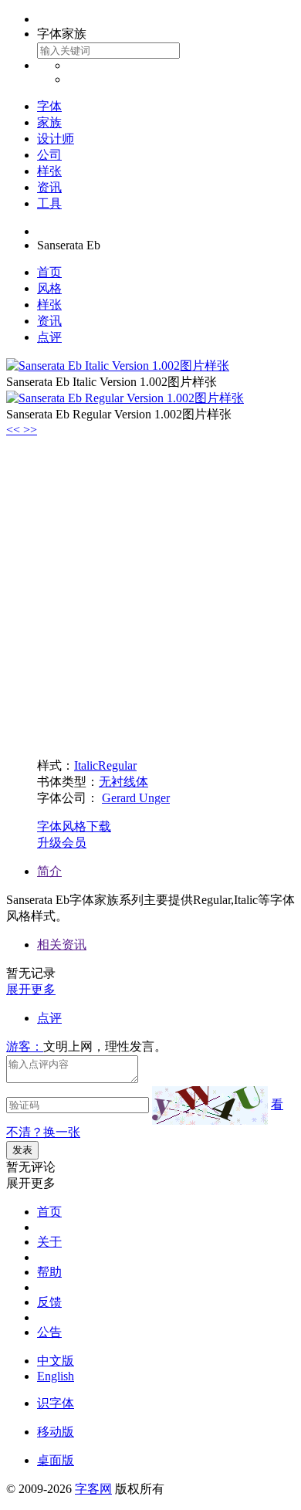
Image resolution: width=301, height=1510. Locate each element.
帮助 (49, 1271)
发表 (22, 1150)
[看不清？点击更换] (210, 1105)
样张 (49, 171)
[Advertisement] (150, 595)
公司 (49, 154)
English (55, 1376)
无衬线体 (123, 781)
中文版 (55, 1360)
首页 (49, 272)
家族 (49, 122)
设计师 (55, 138)
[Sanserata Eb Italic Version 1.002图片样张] (117, 365)
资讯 (49, 187)
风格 (49, 288)
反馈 (49, 1302)
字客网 (93, 1488)
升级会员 (61, 842)
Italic (86, 765)
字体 (49, 106)
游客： (24, 1046)
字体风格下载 (74, 826)
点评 (49, 337)
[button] (14, 429)
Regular (117, 765)
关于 (49, 1241)
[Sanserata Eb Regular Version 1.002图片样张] (125, 398)
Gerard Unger (136, 797)
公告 (49, 1332)
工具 (49, 203)
